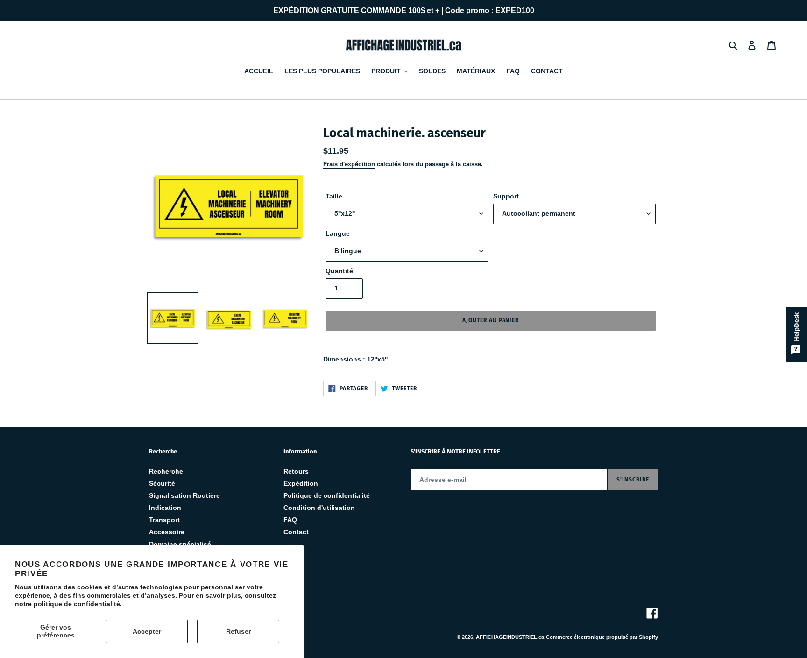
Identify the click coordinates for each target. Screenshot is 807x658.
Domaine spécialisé (180, 544)
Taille (334, 196)
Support (506, 196)
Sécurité (162, 483)
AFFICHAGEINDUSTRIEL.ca (510, 637)
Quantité (339, 271)
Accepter (147, 631)
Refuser (238, 631)
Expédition (300, 483)
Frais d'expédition (349, 164)
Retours (296, 471)
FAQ (290, 520)
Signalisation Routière (184, 495)
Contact (296, 532)
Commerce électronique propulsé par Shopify (602, 637)
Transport (164, 520)
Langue (338, 233)
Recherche (166, 471)
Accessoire (166, 532)
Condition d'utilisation (319, 507)
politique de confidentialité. (78, 604)
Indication (165, 507)
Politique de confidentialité (326, 495)
